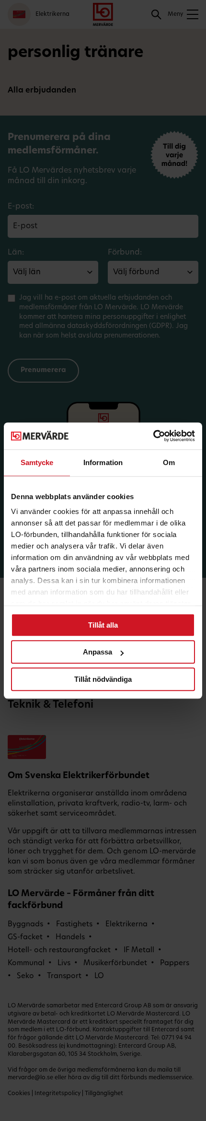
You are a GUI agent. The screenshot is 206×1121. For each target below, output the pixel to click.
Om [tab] (169, 462)
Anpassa (97, 652)
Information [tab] (103, 462)
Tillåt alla (103, 625)
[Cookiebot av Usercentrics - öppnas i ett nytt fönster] (153, 436)
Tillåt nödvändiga (103, 679)
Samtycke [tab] (37, 462)
